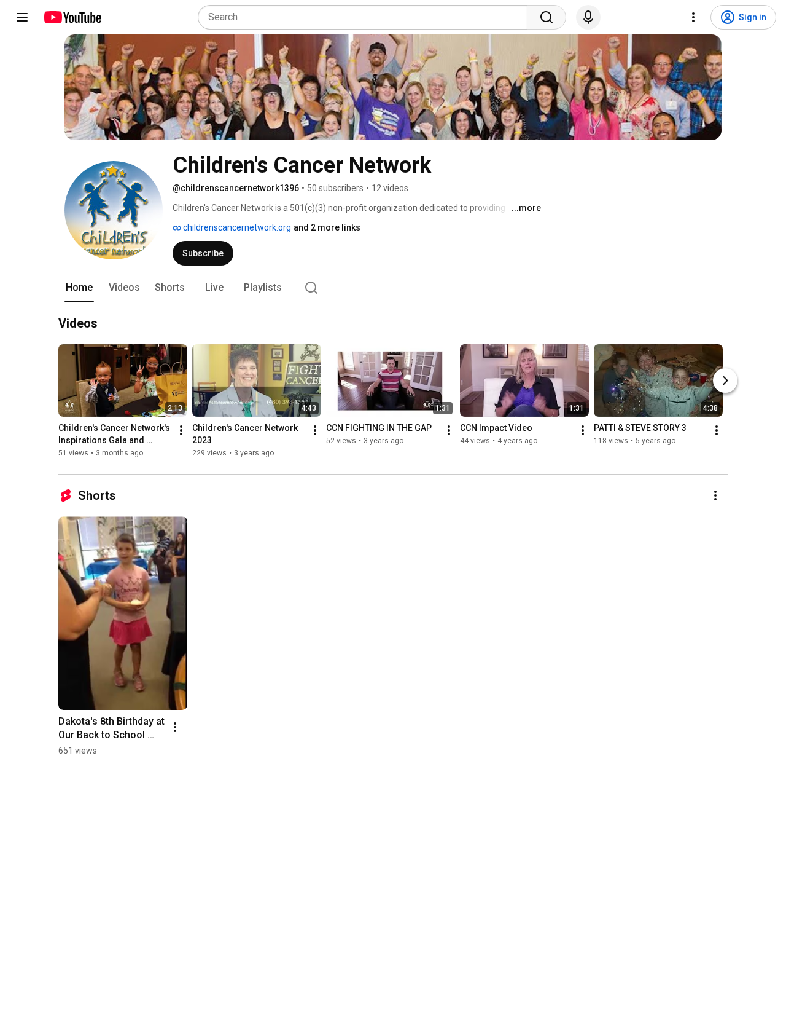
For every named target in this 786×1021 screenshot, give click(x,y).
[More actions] (181, 431)
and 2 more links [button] (327, 227)
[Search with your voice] (588, 17)
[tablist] (393, 287)
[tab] (79, 287)
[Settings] (693, 17)
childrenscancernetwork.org (236, 227)
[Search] (546, 17)
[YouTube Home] (72, 17)
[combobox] (366, 17)
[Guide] (22, 17)
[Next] (725, 381)
